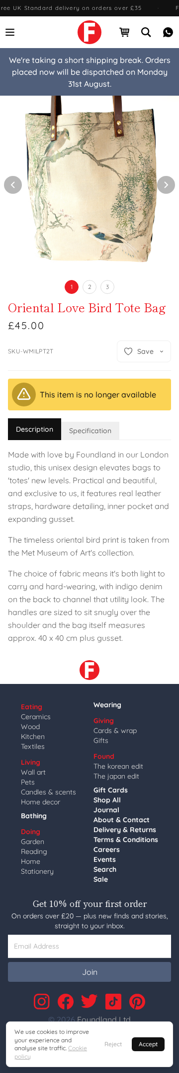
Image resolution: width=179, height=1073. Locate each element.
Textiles (33, 746)
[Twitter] (89, 1002)
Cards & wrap (115, 730)
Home (30, 861)
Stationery (37, 871)
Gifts (100, 740)
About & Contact (121, 819)
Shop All (107, 799)
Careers (106, 849)
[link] (89, 32)
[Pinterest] (137, 1002)
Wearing (107, 704)
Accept (148, 1044)
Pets (28, 782)
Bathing (34, 815)
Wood (30, 726)
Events (104, 859)
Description (34, 429)
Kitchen (33, 736)
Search (104, 869)
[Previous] (13, 185)
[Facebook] (66, 1002)
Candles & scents (48, 792)
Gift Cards (110, 790)
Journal (106, 809)
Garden (32, 841)
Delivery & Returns (124, 829)
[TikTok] (113, 1002)
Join (89, 972)
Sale (100, 879)
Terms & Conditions (125, 839)
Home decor (40, 801)
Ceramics (36, 716)
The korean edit (118, 766)
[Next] (166, 185)
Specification (90, 430)
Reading (34, 851)
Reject (113, 1044)
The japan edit (116, 776)
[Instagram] (42, 1002)
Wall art (33, 772)
